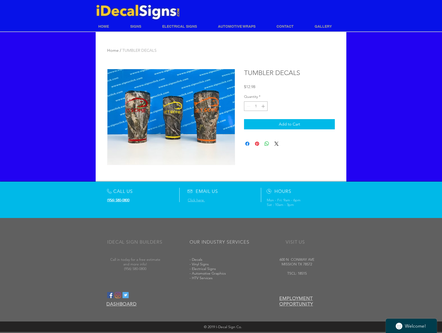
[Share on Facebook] (247, 144)
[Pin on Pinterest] (257, 144)
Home (113, 50)
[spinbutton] (255, 106)
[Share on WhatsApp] (267, 144)
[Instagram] (118, 295)
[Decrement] (248, 106)
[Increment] (263, 106)
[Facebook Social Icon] (110, 295)
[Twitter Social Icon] (126, 295)
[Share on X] (276, 144)
